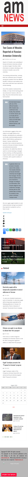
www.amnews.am (5, 458)
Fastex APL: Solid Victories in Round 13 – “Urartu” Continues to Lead (12, 258)
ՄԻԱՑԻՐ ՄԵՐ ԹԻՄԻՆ (9, 475)
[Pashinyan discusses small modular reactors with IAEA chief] (7, 435)
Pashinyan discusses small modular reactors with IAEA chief (19, 435)
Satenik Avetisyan (7, 212)
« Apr (13, 407)
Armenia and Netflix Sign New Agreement (12, 245)
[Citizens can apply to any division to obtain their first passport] (13, 314)
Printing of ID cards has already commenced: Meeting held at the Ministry (18, 424)
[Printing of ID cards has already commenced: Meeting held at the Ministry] (7, 423)
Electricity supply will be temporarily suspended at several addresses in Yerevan (12, 289)
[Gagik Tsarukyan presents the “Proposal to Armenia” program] (13, 348)
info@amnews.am (18, 460)
